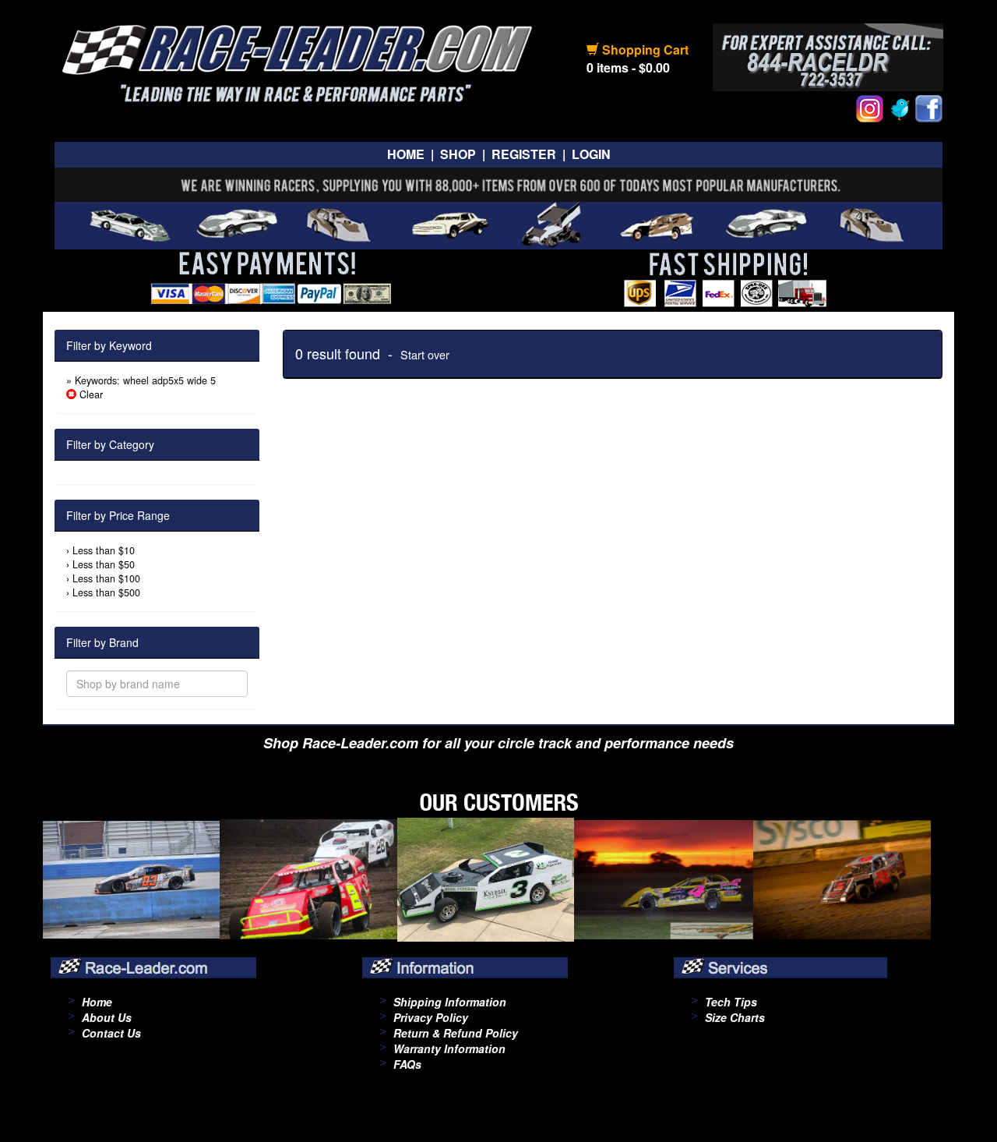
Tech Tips (731, 1001)
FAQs (407, 1064)
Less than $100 (106, 578)
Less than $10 (103, 550)
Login (591, 154)
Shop (458, 154)
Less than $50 (103, 564)
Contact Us (111, 1033)
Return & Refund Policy (455, 1033)
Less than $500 (106, 592)
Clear (89, 394)
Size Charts (735, 1017)
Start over (424, 354)
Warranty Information (449, 1048)
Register (523, 154)
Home (406, 154)
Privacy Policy (430, 1017)
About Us (107, 1017)
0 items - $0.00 (628, 67)
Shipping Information (449, 1001)
